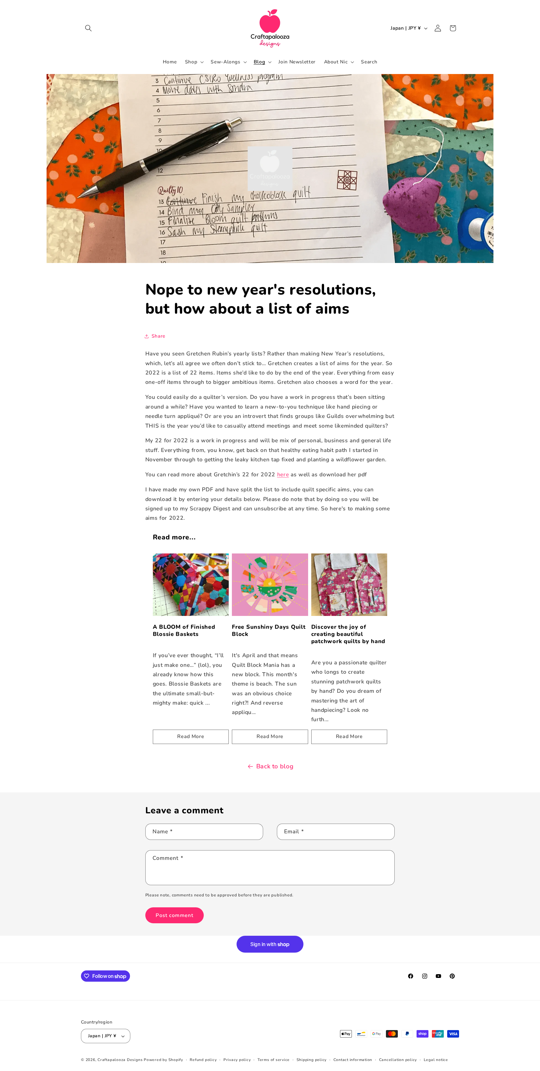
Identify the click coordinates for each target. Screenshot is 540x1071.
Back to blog (275, 766)
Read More (190, 736)
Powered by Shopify (163, 1059)
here (283, 474)
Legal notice (436, 1059)
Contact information (352, 1059)
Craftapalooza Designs (120, 1059)
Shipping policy (312, 1059)
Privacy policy (237, 1059)
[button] (88, 28)
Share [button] (158, 336)
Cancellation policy (398, 1059)
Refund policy (203, 1059)
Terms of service (274, 1059)
